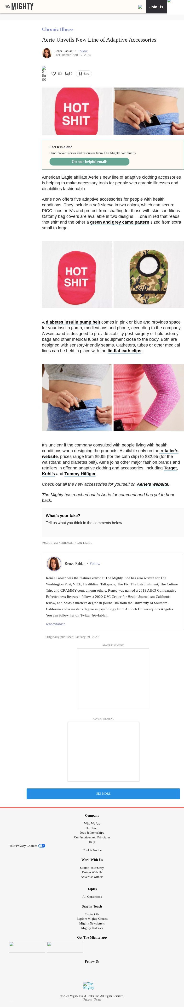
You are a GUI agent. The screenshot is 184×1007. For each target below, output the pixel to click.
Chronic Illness (57, 29)
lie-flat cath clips (124, 350)
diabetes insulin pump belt (73, 322)
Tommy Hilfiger (80, 473)
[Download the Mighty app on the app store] (27, 947)
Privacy (87, 999)
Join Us (156, 7)
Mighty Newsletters (92, 923)
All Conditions (92, 896)
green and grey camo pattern (119, 222)
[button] (82, 51)
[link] (19, 6)
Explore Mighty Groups (92, 918)
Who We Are (92, 823)
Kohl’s (48, 473)
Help (92, 842)
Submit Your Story (92, 867)
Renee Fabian (64, 51)
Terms (97, 999)
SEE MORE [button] (103, 793)
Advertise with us (92, 877)
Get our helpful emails (89, 162)
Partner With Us (92, 872)
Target (170, 468)
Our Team (92, 828)
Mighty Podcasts (92, 928)
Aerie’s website (152, 484)
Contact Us (92, 914)
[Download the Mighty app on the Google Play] (65, 947)
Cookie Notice (92, 850)
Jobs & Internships (92, 832)
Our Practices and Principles (92, 837)
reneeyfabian (55, 624)
